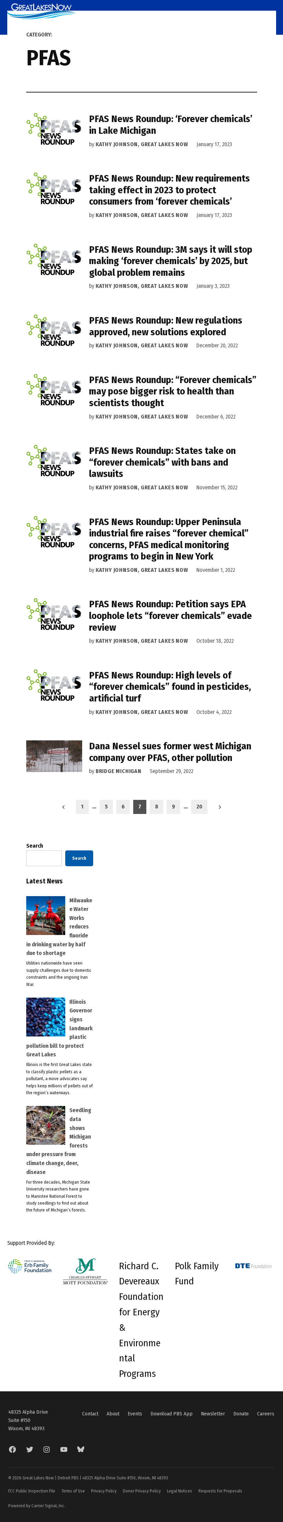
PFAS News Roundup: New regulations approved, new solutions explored (165, 326)
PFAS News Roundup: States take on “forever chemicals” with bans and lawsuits (162, 462)
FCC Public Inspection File (31, 1490)
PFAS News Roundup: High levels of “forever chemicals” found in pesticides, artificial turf (170, 687)
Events (135, 1414)
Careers (265, 1414)
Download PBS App (171, 1414)
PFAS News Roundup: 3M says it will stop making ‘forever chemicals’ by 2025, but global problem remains (170, 261)
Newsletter (213, 1414)
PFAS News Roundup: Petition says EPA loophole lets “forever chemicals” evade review (170, 615)
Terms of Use (73, 1490)
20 (199, 806)
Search (34, 845)
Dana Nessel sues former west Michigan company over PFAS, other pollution (170, 751)
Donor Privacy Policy (142, 1490)
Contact (90, 1414)
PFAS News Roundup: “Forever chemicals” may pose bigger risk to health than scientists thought (172, 391)
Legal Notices (179, 1490)
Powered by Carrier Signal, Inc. (36, 1505)
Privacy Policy (104, 1490)
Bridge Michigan (119, 771)
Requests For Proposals (220, 1490)
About (113, 1414)
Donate (241, 1414)
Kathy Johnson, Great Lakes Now (142, 144)
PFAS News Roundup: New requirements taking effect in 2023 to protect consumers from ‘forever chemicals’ (169, 190)
